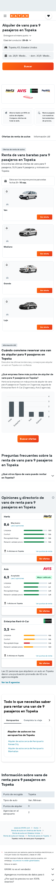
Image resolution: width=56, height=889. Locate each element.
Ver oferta (44, 217)
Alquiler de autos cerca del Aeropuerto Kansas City (26, 743)
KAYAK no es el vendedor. (17, 869)
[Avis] (47, 569)
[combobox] (17, 35)
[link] (28, 438)
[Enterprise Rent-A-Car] (47, 621)
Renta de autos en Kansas (13, 836)
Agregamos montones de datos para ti (24, 874)
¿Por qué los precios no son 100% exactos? (21, 880)
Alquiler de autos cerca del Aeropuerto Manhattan (26, 750)
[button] (5, 16)
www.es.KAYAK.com (22, 828)
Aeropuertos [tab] (12, 720)
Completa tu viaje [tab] (33, 720)
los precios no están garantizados (26, 860)
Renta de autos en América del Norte (26, 830)
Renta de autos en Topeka (38, 836)
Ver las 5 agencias (10, 682)
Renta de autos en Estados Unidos (26, 833)
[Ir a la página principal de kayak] (19, 16)
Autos (36, 828)
